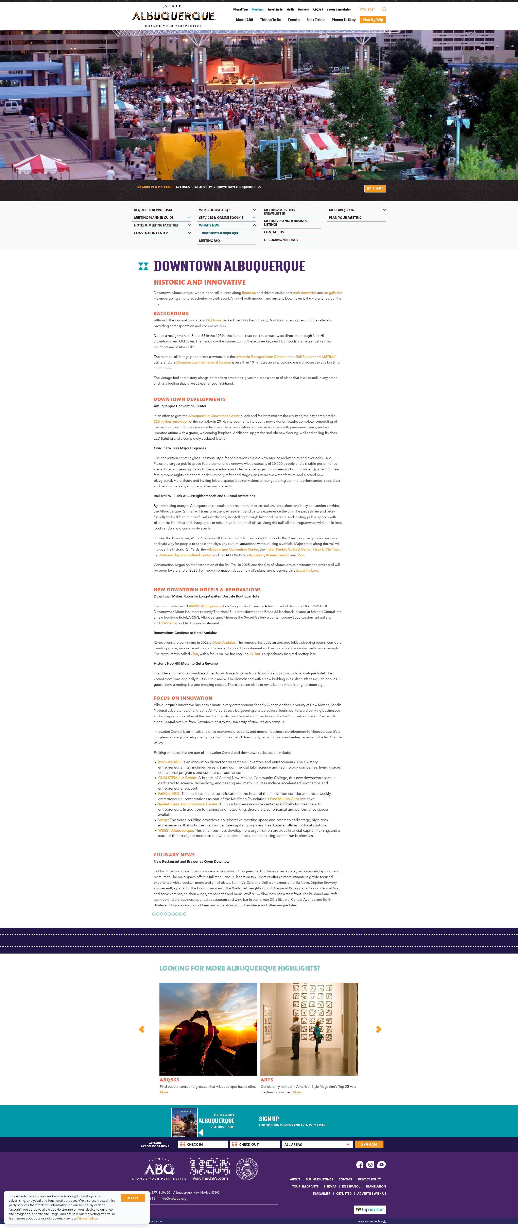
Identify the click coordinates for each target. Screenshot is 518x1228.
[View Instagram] (370, 1165)
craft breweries (304, 293)
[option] (207, 1039)
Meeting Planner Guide (153, 217)
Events (294, 19)
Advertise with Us (371, 1193)
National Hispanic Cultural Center (185, 555)
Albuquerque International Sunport (203, 362)
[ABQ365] (208, 1029)
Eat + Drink (316, 19)
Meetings (258, 9)
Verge (163, 820)
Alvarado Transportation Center (260, 357)
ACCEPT (132, 1198)
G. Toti (255, 654)
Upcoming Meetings (281, 240)
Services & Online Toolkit (221, 217)
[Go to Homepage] (174, 15)
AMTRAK (329, 357)
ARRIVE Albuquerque (205, 606)
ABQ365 (318, 9)
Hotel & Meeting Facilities (156, 225)
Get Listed (344, 1193)
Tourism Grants (305, 1186)
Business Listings (319, 1179)
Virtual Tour (240, 9)
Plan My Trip (373, 19)
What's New (203, 187)
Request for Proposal (153, 210)
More (164, 1092)
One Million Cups (284, 799)
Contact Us (274, 232)
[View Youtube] (381, 1165)
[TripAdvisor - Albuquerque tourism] (370, 1209)
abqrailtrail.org (306, 570)
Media (290, 9)
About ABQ (244, 19)
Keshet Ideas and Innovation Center (187, 804)
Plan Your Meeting (345, 217)
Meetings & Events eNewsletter (279, 212)
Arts (267, 1079)
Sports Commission (339, 9)
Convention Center (151, 233)
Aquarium (256, 555)
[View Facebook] (360, 1165)
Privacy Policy (369, 1179)
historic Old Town (326, 549)
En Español (351, 1186)
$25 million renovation (171, 421)
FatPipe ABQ (168, 793)
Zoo (301, 555)
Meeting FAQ (209, 240)
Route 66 (249, 293)
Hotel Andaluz (224, 642)
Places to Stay (344, 19)
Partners (303, 9)
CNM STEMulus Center (177, 778)
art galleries (333, 293)
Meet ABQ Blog (341, 210)
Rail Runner (305, 357)
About (295, 1179)
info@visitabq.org (174, 1198)
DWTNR (167, 623)
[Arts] (309, 1029)
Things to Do (270, 19)
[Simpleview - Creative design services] (372, 1221)
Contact (345, 1179)
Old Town (213, 320)
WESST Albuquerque (175, 830)
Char (194, 654)
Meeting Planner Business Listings (286, 223)
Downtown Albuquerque (220, 233)
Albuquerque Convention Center (214, 416)
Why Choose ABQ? (214, 210)
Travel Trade (275, 9)
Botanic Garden (278, 555)
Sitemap (330, 1186)
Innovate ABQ (170, 762)
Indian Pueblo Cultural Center (289, 549)
